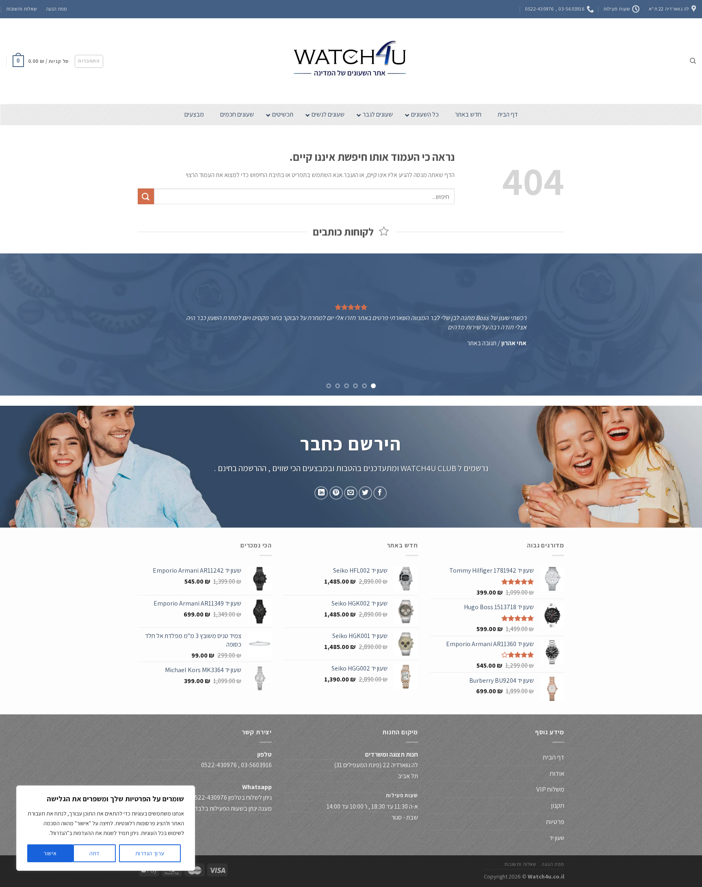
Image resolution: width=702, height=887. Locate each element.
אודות (557, 773)
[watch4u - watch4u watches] (351, 61)
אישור (49, 853)
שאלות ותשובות (21, 8)
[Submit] (146, 196)
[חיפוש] (693, 61)
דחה (94, 853)
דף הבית (553, 757)
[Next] (18, 324)
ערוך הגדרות (150, 853)
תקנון (557, 805)
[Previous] (677, 324)
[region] (105, 828)
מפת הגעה (56, 8)
